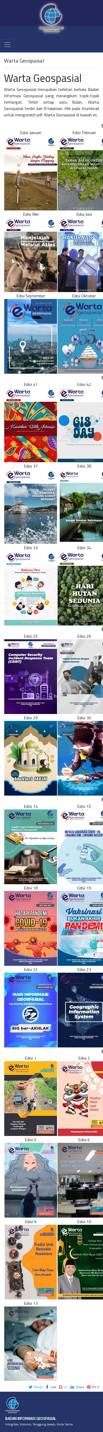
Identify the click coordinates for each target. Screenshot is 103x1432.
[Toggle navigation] (7, 44)
